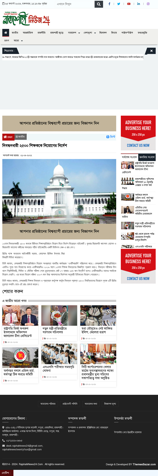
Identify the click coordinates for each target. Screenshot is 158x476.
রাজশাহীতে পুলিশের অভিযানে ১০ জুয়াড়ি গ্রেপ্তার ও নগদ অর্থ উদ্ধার (138, 183)
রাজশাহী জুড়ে (56, 32)
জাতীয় (15, 32)
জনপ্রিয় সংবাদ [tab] (147, 157)
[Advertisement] (79, 83)
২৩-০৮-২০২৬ (90, 384)
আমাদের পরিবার (47, 403)
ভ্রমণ (6, 40)
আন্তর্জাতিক (28, 32)
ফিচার (114, 32)
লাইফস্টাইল (127, 32)
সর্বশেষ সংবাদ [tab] (129, 157)
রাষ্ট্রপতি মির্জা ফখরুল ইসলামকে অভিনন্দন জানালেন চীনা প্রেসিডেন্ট (18, 332)
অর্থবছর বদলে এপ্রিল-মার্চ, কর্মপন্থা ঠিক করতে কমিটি (19, 372)
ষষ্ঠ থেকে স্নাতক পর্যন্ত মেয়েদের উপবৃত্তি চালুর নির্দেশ (144, 237)
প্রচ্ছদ (9, 137)
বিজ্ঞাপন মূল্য (110, 403)
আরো (16, 40)
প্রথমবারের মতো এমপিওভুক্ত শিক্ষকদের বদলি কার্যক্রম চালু (109, 57)
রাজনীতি (42, 32)
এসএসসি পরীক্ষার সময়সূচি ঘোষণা (58, 369)
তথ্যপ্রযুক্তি (142, 32)
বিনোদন (103, 32)
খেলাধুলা (88, 32)
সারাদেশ (72, 32)
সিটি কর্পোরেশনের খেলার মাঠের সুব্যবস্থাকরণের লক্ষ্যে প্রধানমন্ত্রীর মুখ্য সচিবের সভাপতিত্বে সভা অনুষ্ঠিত (98, 372)
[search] (99, 4)
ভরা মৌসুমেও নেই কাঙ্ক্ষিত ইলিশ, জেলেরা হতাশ (97, 330)
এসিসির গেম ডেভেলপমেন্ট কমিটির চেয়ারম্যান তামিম (137, 212)
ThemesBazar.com (144, 464)
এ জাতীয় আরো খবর (14, 301)
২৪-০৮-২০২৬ (12, 342)
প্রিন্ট (112, 137)
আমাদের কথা (91, 403)
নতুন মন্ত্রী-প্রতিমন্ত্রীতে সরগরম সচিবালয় (55, 330)
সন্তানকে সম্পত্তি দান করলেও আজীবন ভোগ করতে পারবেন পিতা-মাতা (51, 57)
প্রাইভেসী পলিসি (70, 403)
